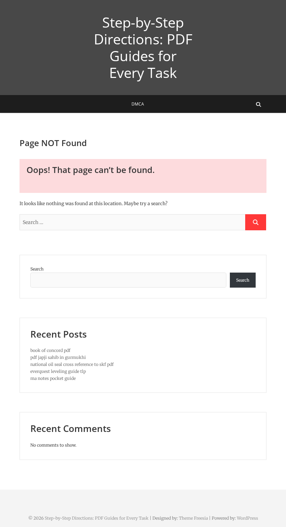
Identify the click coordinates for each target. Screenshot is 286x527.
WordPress (247, 518)
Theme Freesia (193, 518)
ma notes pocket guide (53, 378)
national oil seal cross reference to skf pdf (72, 364)
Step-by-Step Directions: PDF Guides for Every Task (143, 47)
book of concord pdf (50, 350)
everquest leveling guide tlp (58, 371)
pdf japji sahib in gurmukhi (58, 357)
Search (37, 269)
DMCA (137, 104)
